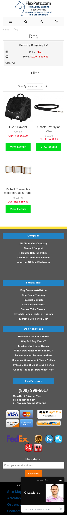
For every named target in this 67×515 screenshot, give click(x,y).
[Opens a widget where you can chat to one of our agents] (42, 494)
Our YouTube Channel (33, 309)
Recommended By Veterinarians (33, 355)
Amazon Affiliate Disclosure (33, 262)
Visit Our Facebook (33, 304)
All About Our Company (33, 243)
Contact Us (16, 511)
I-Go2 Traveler (18, 126)
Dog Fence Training (33, 295)
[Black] (18, 107)
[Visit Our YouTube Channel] (38, 445)
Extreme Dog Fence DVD (33, 318)
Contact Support (33, 248)
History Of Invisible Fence (33, 336)
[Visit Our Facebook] (49, 436)
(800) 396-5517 (33, 390)
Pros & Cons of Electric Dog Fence (33, 365)
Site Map (14, 492)
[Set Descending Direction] (46, 86)
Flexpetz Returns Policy (33, 253)
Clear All (10, 62)
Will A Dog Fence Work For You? (33, 350)
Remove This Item (7, 52)
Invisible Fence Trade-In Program (33, 314)
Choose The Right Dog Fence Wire (33, 369)
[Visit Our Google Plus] (28, 445)
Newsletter (33, 459)
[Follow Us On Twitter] (58, 436)
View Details (18, 146)
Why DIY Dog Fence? (33, 341)
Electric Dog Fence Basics (33, 346)
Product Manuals (33, 300)
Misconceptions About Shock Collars (33, 360)
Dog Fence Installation (33, 290)
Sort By (22, 86)
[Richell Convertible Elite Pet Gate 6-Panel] (18, 170)
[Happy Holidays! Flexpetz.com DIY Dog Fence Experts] (33, 8)
